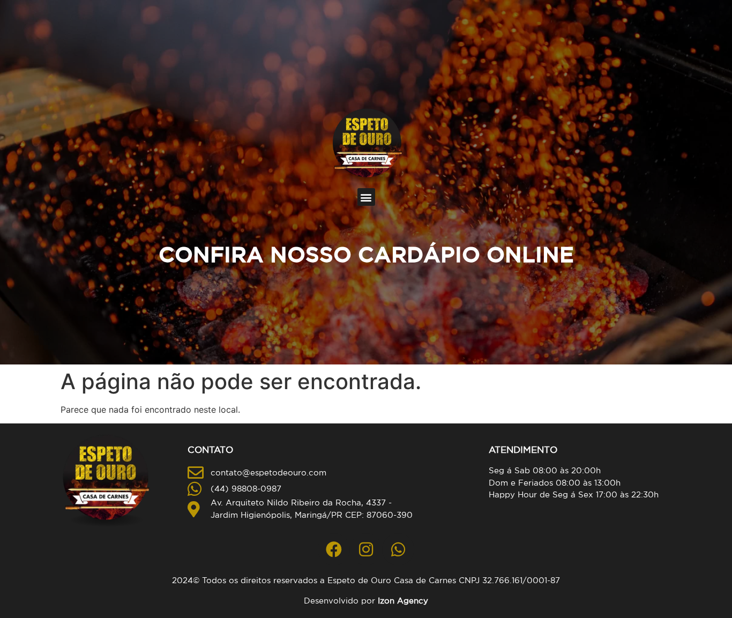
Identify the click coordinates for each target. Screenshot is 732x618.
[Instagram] (366, 549)
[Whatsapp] (398, 549)
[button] (366, 197)
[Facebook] (334, 549)
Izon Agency (403, 600)
